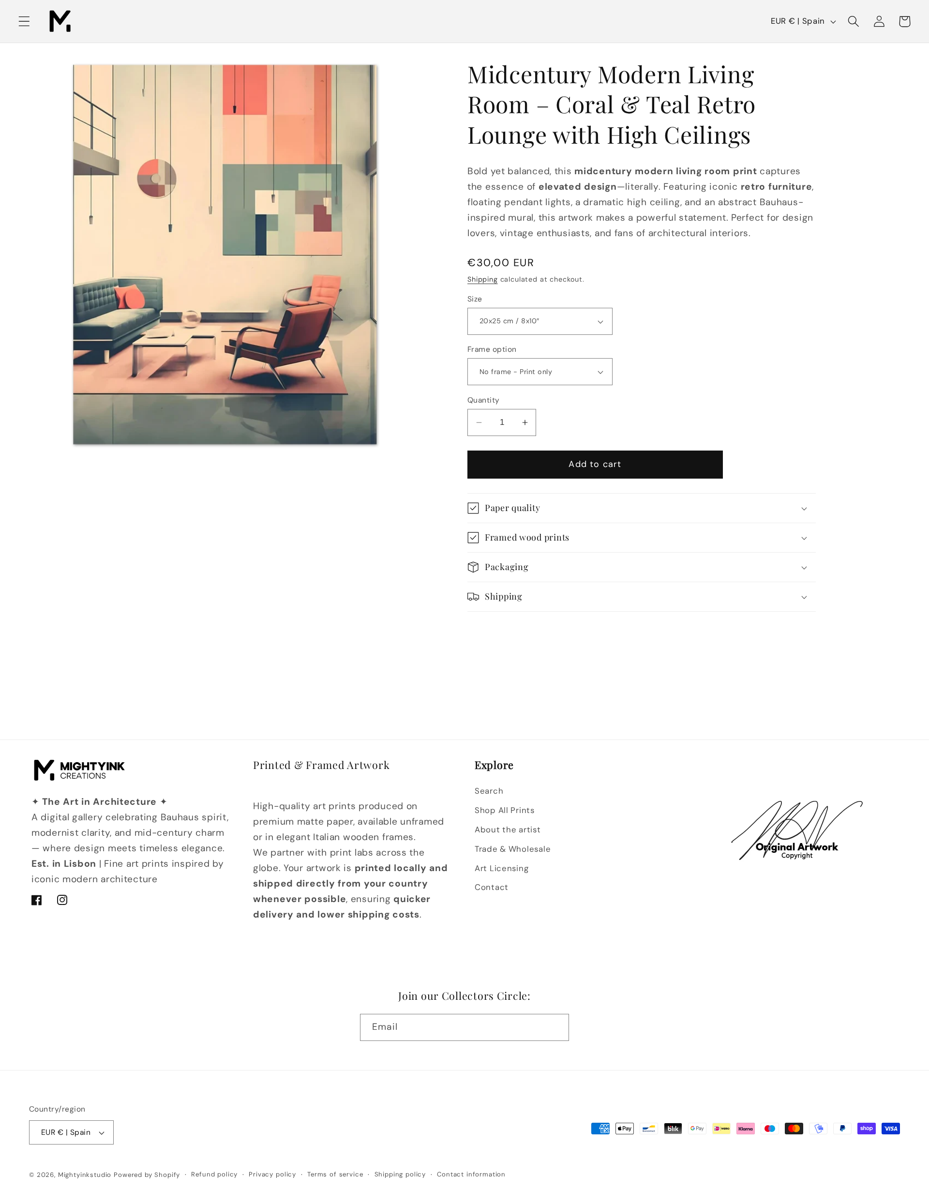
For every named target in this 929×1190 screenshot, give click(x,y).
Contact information (471, 1174)
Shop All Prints (505, 810)
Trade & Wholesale (513, 849)
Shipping (482, 279)
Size (474, 299)
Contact (492, 887)
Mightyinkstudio (85, 1175)
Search (489, 790)
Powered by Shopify (147, 1175)
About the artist (508, 829)
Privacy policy (272, 1174)
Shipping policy (400, 1174)
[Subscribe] (556, 1027)
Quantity (483, 400)
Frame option (492, 349)
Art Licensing (501, 868)
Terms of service (335, 1174)
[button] (24, 21)
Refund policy (214, 1174)
